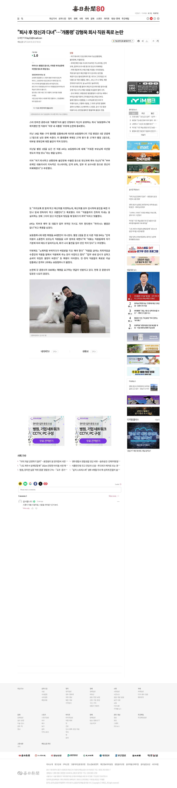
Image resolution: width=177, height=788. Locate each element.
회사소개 (49, 764)
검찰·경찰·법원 (119, 697)
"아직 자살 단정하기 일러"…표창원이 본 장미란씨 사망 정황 (45, 461)
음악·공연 (20, 720)
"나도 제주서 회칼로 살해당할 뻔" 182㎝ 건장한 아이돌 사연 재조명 (143, 230)
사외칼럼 (44, 697)
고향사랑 (20, 743)
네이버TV (49, 351)
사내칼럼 (44, 694)
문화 (92, 18)
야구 (43, 720)
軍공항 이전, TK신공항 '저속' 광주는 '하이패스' (146, 319)
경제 (75, 18)
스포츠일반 (45, 717)
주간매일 (125, 18)
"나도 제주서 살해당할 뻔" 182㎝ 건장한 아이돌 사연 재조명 (45, 465)
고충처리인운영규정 (78, 764)
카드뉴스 (117, 726)
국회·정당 (69, 697)
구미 (18, 746)
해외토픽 (141, 697)
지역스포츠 (45, 732)
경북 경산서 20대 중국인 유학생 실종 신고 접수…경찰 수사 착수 (139, 387)
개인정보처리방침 (106, 764)
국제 (87, 18)
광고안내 (58, 764)
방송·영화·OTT (95, 720)
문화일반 (20, 717)
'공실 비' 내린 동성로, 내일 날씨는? (139, 450)
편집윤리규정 (119, 764)
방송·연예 (115, 18)
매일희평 (44, 700)
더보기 (157, 420)
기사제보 (144, 13)
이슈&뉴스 (132, 381)
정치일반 (68, 691)
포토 (115, 720)
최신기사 (53, 18)
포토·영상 (117, 714)
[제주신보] (153, 755)
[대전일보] (104, 755)
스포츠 (99, 18)
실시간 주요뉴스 (134, 190)
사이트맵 (155, 764)
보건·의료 (117, 700)
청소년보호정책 (92, 764)
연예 (91, 714)
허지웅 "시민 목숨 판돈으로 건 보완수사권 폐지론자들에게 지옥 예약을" (142, 221)
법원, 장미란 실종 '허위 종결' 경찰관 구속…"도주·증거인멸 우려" (47, 469)
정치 (70, 18)
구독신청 (66, 764)
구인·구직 (93, 703)
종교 (18, 729)
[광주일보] (88, 755)
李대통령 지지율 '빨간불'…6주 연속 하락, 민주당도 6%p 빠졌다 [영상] (146, 297)
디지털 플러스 (133, 419)
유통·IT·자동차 (94, 706)
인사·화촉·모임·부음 (72, 729)
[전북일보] (136, 755)
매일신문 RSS (46, 743)
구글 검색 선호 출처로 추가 (123, 41)
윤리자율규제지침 (132, 764)
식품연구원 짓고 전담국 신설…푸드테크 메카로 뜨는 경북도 (97, 465)
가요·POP (93, 723)
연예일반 (92, 717)
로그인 (150, 13)
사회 (81, 18)
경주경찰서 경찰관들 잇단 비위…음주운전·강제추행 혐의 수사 (98, 461)
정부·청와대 (70, 694)
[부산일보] (120, 755)
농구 (43, 726)
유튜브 (89, 351)
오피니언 (62, 18)
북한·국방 (69, 700)
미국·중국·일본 (143, 694)
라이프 (106, 18)
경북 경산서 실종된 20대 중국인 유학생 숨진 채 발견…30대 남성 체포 (143, 205)
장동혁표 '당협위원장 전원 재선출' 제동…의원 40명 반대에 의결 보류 (146, 326)
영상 (115, 717)
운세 (67, 738)
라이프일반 (69, 717)
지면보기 (137, 13)
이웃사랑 (117, 706)
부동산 (92, 694)
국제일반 (141, 691)
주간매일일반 (142, 717)
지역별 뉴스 (117, 709)
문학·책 (20, 726)
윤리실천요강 (145, 764)
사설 (43, 691)
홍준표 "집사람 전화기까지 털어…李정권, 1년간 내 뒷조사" (151, 120)
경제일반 (92, 691)
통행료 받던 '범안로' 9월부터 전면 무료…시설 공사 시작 (150, 131)
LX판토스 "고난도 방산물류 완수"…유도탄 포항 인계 (149, 124)
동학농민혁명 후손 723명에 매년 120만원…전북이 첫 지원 (146, 304)
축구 (43, 723)
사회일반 (117, 691)
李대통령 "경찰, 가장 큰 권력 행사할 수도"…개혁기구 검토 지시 (146, 311)
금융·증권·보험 (95, 697)
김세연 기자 (21, 37)
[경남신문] (56, 755)
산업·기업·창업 (95, 700)
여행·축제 (69, 720)
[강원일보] (40, 755)
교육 (115, 703)
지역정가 (68, 703)
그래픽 (116, 723)
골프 (43, 729)
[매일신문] (24, 755)
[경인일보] (72, 755)
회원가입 (155, 13)
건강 (67, 726)
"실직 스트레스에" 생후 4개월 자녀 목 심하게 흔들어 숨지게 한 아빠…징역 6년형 (105, 469)
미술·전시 (20, 723)
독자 (67, 732)
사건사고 (117, 694)
